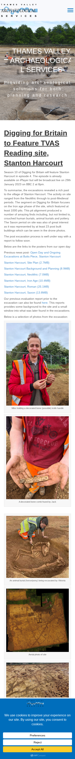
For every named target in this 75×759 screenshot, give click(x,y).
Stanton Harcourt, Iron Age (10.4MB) (27, 280)
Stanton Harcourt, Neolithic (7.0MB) (26, 274)
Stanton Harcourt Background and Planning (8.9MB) (37, 268)
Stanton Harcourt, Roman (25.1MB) (26, 286)
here (45, 302)
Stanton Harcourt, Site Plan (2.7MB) (26, 262)
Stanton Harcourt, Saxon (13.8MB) (26, 292)
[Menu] (70, 10)
